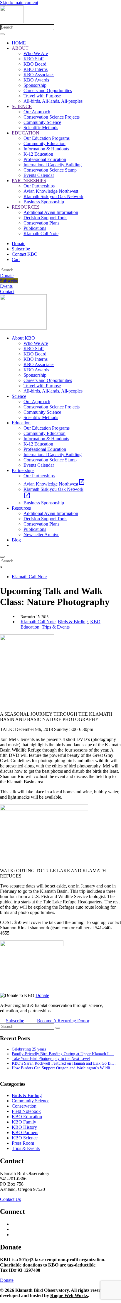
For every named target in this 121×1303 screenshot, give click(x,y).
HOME (19, 42)
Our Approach (36, 111)
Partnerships (23, 470)
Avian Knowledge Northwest (50, 191)
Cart (16, 259)
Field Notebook (26, 1111)
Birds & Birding (73, 621)
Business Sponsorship (43, 201)
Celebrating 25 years (29, 1049)
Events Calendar (38, 175)
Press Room (23, 1143)
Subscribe (21, 248)
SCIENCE (22, 106)
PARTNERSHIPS (29, 180)
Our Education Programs (46, 138)
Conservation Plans (41, 222)
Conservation (24, 1105)
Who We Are (35, 53)
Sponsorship (34, 85)
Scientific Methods (40, 127)
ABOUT (20, 48)
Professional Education (44, 159)
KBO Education (27, 1116)
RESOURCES (26, 207)
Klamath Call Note (40, 233)
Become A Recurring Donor (63, 1020)
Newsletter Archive (41, 534)
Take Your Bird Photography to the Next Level (51, 1058)
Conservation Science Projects (51, 116)
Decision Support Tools (45, 217)
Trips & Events (56, 626)
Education (21, 422)
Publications (34, 228)
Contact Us (10, 1199)
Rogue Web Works (69, 1295)
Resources (21, 508)
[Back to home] (11, 21)
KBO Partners (25, 1132)
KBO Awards (36, 79)
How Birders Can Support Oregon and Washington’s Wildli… (63, 1068)
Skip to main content (19, 2)
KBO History (24, 1127)
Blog (16, 539)
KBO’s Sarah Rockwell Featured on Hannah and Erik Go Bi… (64, 1063)
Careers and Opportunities (47, 90)
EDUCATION (25, 132)
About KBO (23, 337)
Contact (7, 291)
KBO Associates (38, 74)
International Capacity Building (52, 164)
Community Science (42, 122)
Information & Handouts (46, 148)
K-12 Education (38, 154)
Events (6, 286)
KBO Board (34, 64)
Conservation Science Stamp (50, 169)
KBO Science (25, 1137)
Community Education (44, 143)
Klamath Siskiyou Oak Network (53, 196)
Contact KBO (25, 254)
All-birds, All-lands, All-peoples (53, 101)
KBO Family (24, 1121)
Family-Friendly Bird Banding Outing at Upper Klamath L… (63, 1054)
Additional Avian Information (50, 212)
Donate (18, 243)
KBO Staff (33, 58)
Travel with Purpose (42, 95)
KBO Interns (35, 69)
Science (19, 396)
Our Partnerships (39, 185)
